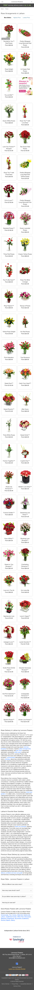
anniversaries (11, 757)
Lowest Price (26, 17)
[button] (30, 986)
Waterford (3, 918)
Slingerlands (10, 918)
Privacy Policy (15, 983)
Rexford (3, 920)
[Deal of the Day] (25, 87)
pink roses (19, 750)
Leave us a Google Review (17, 969)
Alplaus (8, 920)
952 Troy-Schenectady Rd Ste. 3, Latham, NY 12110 (17, 954)
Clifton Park (20, 917)
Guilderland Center (11, 917)
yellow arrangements (25, 749)
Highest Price (17, 17)
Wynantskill (18, 918)
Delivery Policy (17, 986)
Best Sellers (7, 17)
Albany (13, 920)
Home (2, 9)
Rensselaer (27, 917)
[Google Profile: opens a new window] (17, 963)
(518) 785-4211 (17, 956)
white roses (17, 752)
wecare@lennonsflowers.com (17, 958)
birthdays (7, 759)
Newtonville (27, 915)
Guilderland (25, 918)
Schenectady (4, 915)
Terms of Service (5, 983)
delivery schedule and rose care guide (11, 873)
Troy (10, 915)
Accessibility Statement (25, 983)
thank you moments (20, 826)
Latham (3, 917)
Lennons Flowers (17, 1)
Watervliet (20, 915)
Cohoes (14, 915)
